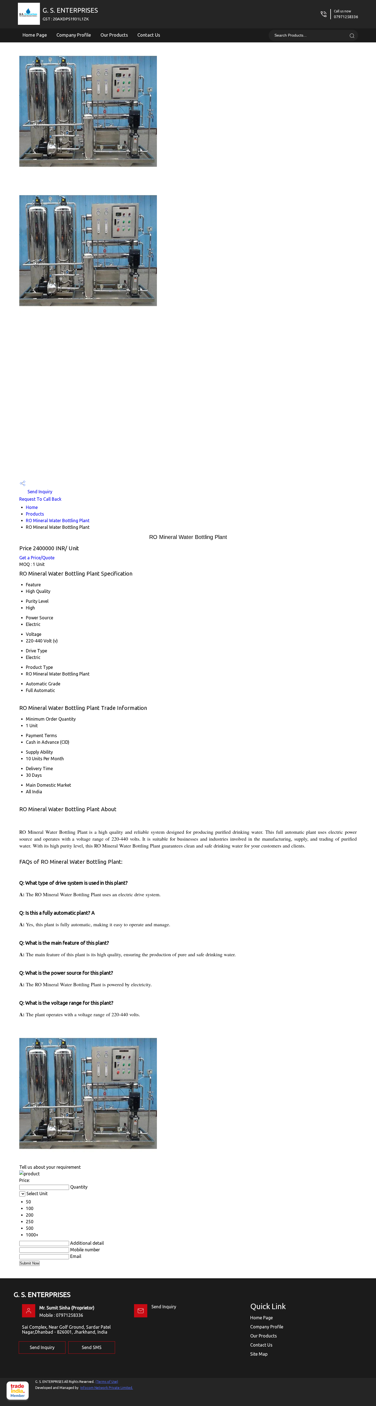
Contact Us (148, 34)
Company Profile (73, 34)
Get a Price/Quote (37, 557)
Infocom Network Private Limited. (106, 1387)
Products (35, 513)
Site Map (259, 1353)
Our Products (114, 34)
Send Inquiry (39, 491)
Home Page (35, 34)
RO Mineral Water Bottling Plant (57, 520)
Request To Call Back (40, 499)
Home (32, 507)
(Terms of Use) (107, 1381)
